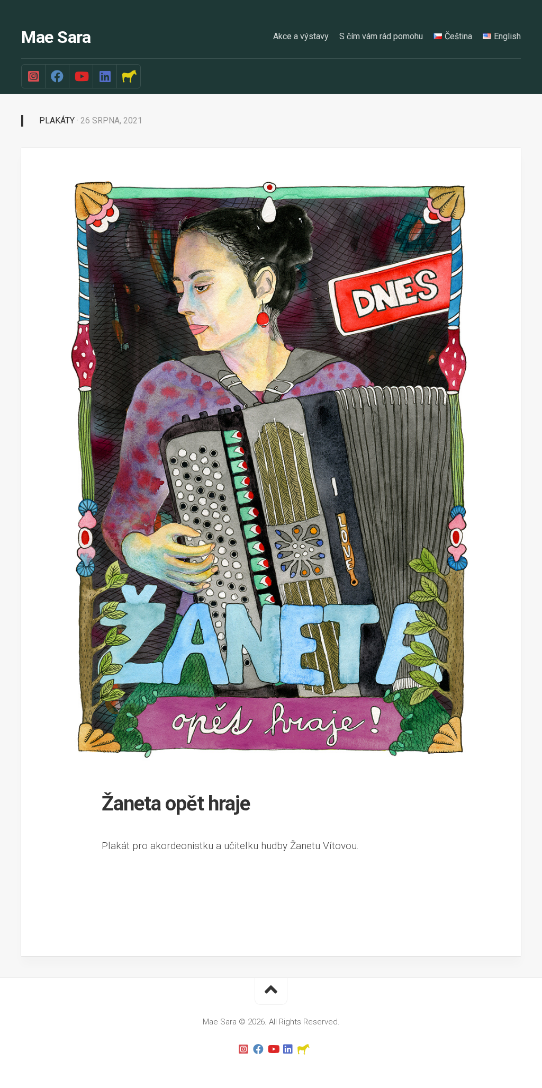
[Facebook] (57, 76)
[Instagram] (33, 76)
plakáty (57, 120)
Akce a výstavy (301, 36)
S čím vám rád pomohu (381, 36)
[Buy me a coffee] (128, 76)
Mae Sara (56, 37)
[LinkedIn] (104, 76)
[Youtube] (81, 76)
